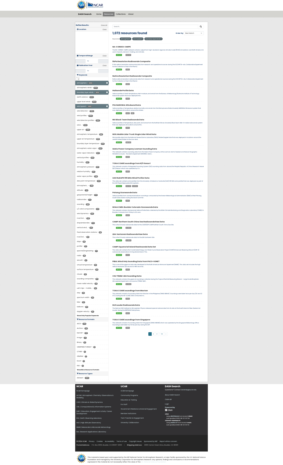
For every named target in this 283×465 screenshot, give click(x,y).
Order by (179, 33)
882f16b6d (175, 416)
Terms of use (122, 441)
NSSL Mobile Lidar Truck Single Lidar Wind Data (134, 134)
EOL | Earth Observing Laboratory (89, 418)
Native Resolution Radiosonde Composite (132, 76)
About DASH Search (172, 395)
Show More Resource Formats (88, 370)
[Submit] (201, 27)
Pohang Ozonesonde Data (124, 192)
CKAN (168, 410)
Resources (108, 14)
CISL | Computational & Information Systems (93, 407)
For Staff (124, 404)
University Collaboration (130, 422)
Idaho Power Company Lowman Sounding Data (134, 149)
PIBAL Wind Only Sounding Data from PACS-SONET (136, 261)
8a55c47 (174, 423)
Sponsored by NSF (151, 441)
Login (167, 404)
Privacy (91, 441)
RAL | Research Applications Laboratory (91, 432)
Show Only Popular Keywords (88, 316)
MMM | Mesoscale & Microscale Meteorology (93, 427)
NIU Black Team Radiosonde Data (128, 119)
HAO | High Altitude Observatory (88, 423)
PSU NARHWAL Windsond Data (126, 105)
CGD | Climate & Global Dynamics (89, 402)
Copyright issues (135, 441)
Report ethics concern (168, 441)
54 (162, 334)
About (131, 14)
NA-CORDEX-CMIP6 (121, 47)
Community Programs (129, 395)
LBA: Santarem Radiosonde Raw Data (130, 234)
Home (98, 14)
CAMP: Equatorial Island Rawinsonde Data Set (134, 247)
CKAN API (168, 399)
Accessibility (109, 441)
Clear (105, 29)
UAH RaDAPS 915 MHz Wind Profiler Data (130, 178)
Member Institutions (128, 413)
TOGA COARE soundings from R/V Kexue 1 (131, 163)
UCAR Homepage (127, 391)
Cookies (100, 441)
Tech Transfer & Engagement (132, 418)
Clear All (104, 25)
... (159, 333)
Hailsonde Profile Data (123, 90)
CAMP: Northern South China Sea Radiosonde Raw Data (138, 221)
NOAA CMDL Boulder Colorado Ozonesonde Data (135, 207)
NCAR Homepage (83, 391)
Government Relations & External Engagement (139, 409)
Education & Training (129, 400)
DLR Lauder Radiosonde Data (126, 305)
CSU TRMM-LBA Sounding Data (127, 276)
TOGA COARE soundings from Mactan (130, 290)
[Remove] (129, 39)
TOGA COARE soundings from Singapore (131, 319)
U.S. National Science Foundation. (153, 462)
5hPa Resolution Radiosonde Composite (131, 61)
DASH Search (85, 14)
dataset (119, 55)
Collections (121, 14)
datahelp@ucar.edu (188, 390)
